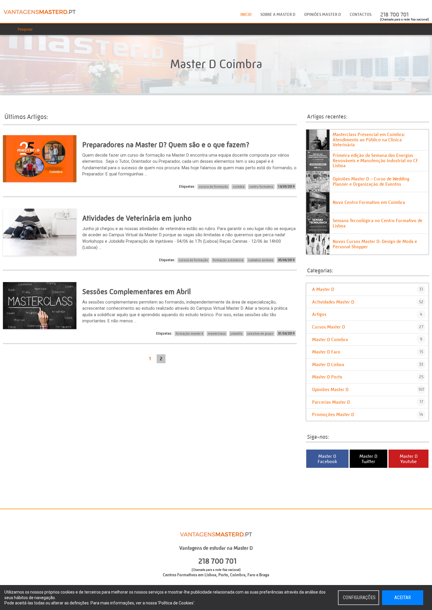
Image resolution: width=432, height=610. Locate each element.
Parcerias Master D (367, 402)
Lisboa (210, 574)
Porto (223, 574)
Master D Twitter (368, 458)
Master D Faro (367, 352)
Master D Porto (367, 377)
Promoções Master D (367, 414)
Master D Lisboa (367, 364)
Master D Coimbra (367, 339)
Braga (264, 574)
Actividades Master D (367, 302)
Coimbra (237, 574)
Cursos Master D (367, 327)
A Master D (367, 289)
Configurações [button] (359, 597)
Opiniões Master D (322, 14)
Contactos (360, 14)
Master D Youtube (409, 458)
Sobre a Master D (277, 14)
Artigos (367, 314)
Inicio (246, 14)
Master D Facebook (327, 458)
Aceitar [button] (402, 597)
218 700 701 (394, 14)
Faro (251, 574)
